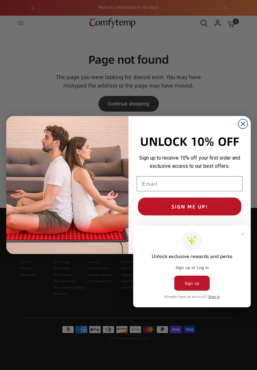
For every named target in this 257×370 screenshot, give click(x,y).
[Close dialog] (243, 124)
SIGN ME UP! (189, 206)
